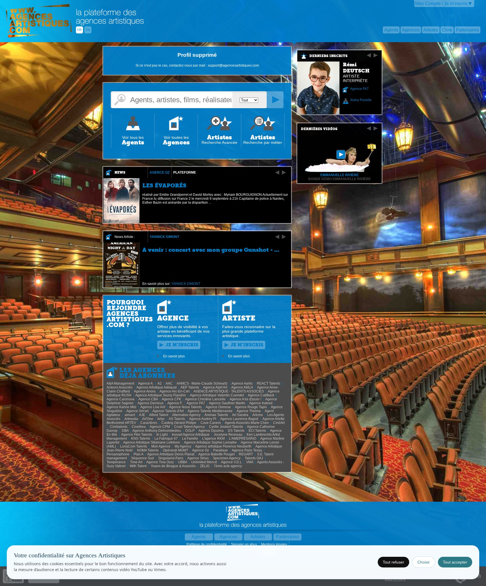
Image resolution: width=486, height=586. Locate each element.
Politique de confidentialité (207, 544)
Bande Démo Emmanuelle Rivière (339, 179)
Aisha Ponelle (361, 100)
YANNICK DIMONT (164, 237)
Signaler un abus (244, 544)
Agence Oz (160, 172)
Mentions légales (274, 544)
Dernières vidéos (319, 129)
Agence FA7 (359, 89)
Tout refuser (393, 562)
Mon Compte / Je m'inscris (441, 3)
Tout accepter (455, 562)
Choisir (423, 562)
